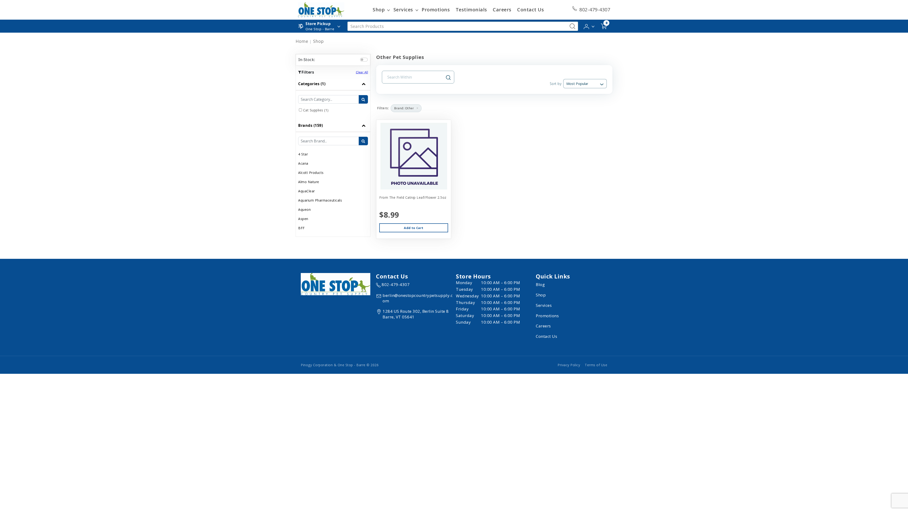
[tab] (333, 98)
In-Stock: (306, 59)
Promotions (436, 9)
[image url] (321, 9)
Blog (540, 284)
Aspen (303, 218)
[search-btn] (363, 99)
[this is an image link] (335, 283)
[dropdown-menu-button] (388, 10)
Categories (311, 83)
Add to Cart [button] (413, 228)
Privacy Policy (569, 365)
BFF (301, 228)
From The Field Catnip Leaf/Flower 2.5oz (412, 197)
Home (302, 41)
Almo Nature (308, 182)
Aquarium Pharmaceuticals (320, 200)
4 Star (303, 154)
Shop (379, 9)
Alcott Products (311, 172)
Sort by (555, 83)
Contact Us (530, 9)
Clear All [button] (362, 72)
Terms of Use (596, 365)
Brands (310, 125)
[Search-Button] (572, 26)
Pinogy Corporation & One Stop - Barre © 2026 (340, 365)
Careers (502, 9)
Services (403, 9)
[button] (589, 26)
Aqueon (304, 209)
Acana (303, 163)
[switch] (364, 60)
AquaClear (306, 191)
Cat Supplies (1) (316, 110)
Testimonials (471, 9)
